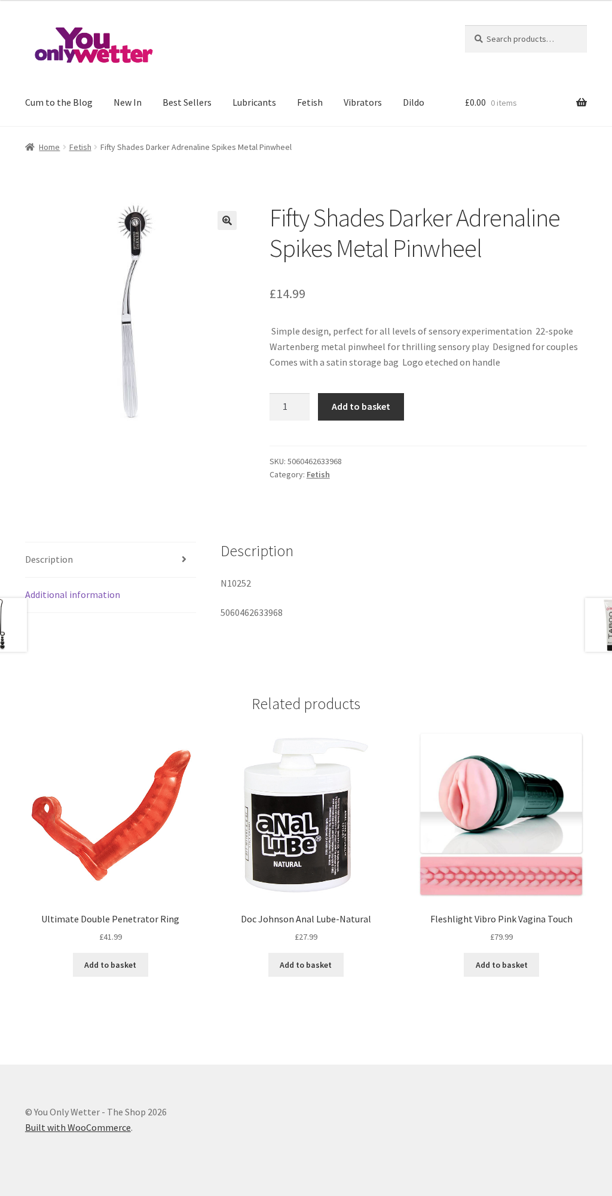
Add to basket (361, 406)
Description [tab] (49, 559)
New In (128, 102)
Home (49, 147)
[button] (227, 220)
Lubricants (254, 102)
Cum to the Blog (59, 102)
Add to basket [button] (110, 964)
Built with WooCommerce (78, 1127)
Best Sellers (187, 102)
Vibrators (363, 102)
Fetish (310, 102)
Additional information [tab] (72, 594)
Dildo (413, 102)
